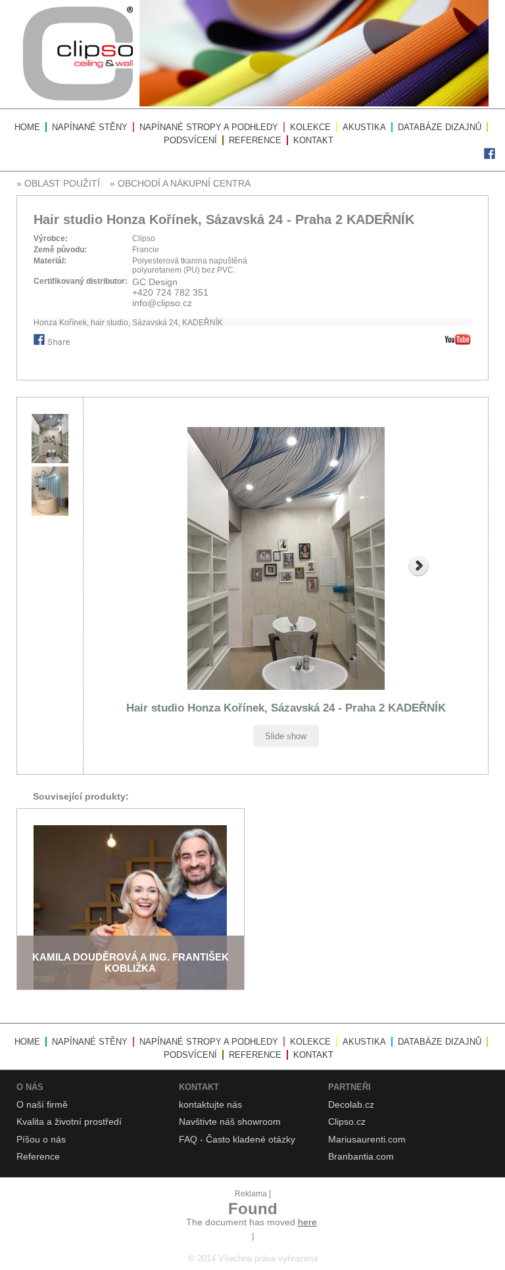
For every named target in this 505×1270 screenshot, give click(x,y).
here (307, 1222)
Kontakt (313, 140)
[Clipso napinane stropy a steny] (252, 103)
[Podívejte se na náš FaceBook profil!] (489, 156)
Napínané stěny (90, 127)
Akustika (364, 127)
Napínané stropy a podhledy (208, 127)
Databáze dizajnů (439, 127)
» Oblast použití (58, 183)
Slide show (285, 736)
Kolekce (310, 127)
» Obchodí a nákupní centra (180, 183)
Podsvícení (190, 140)
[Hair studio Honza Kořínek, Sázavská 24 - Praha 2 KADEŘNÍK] (286, 558)
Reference (255, 140)
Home (27, 127)
